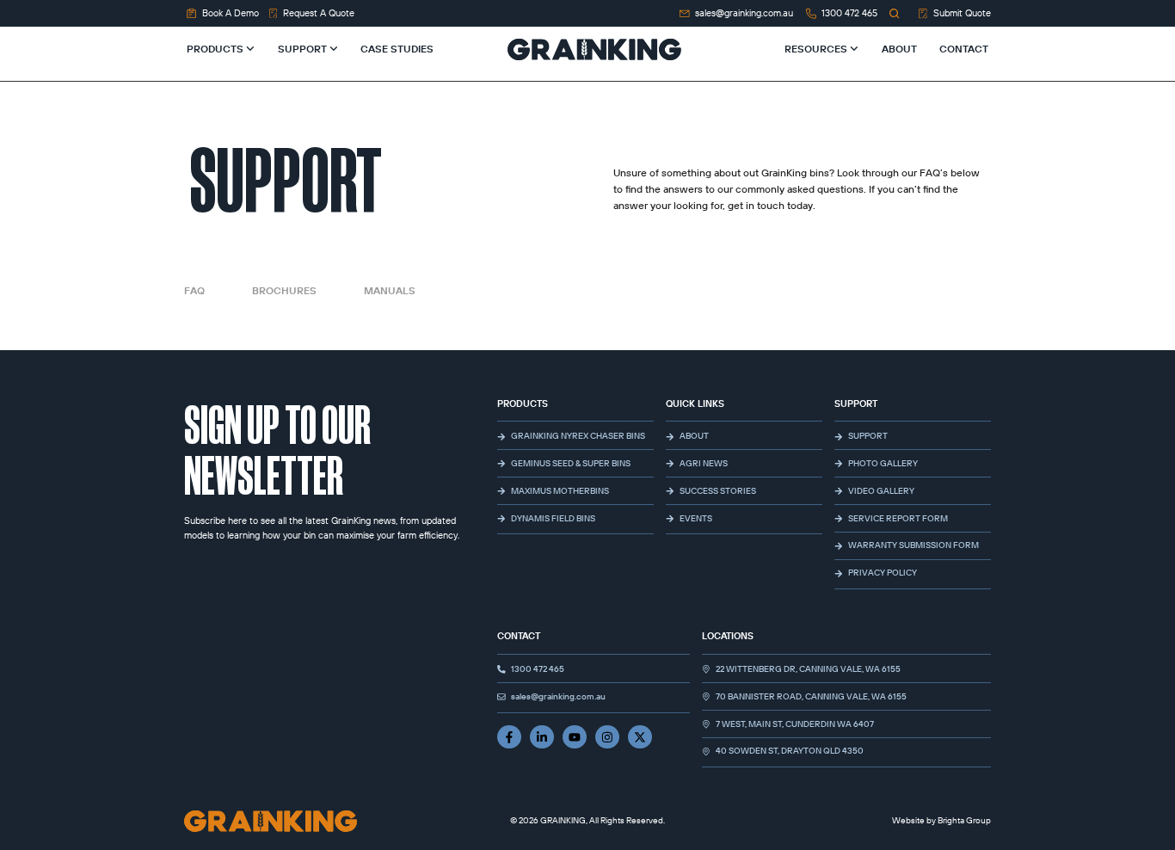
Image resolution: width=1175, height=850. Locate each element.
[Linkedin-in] (542, 737)
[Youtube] (575, 737)
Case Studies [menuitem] (397, 48)
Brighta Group (964, 820)
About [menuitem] (899, 48)
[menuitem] (229, 49)
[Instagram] (607, 737)
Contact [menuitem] (963, 48)
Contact (518, 636)
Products (522, 403)
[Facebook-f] (509, 737)
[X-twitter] (640, 737)
